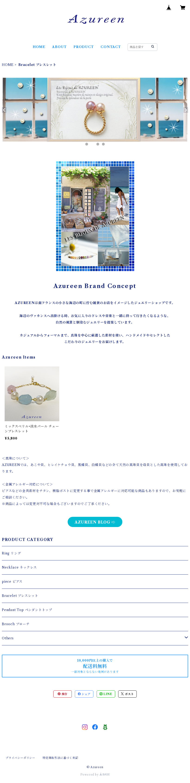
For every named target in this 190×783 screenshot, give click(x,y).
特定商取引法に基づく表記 (60, 758)
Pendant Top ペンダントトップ (27, 610)
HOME (39, 47)
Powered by (90, 774)
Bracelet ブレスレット (20, 596)
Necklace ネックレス (19, 567)
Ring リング (11, 553)
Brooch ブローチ (16, 624)
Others (8, 638)
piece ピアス (12, 581)
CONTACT (111, 47)
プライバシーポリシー (20, 758)
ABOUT (59, 47)
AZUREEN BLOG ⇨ (95, 522)
